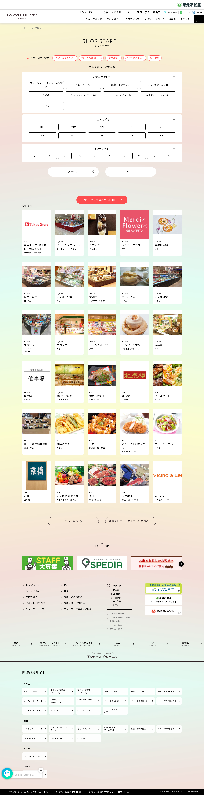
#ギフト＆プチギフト (64, 57)
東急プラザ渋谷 (30, 691)
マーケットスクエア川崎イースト (112, 710)
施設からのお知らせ (74, 597)
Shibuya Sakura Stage (84, 700)
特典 (66, 585)
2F (131, 126)
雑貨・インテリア (120, 84)
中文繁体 (117, 597)
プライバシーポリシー (120, 617)
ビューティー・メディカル (83, 95)
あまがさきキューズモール (59, 728)
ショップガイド (94, 19)
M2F (102, 126)
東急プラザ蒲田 (110, 691)
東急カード (115, 629)
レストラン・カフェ (157, 84)
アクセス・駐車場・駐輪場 (78, 609)
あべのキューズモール (33, 728)
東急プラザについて (89, 12)
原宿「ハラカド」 (83, 644)
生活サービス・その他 (157, 95)
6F (102, 135)
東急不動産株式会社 (68, 792)
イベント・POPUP (154, 19)
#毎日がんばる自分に (91, 57)
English (116, 593)
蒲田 (139, 12)
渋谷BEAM (55, 710)
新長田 (156, 12)
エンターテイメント (120, 95)
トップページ (33, 585)
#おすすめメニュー (134, 57)
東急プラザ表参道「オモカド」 (58, 691)
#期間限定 (155, 57)
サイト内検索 (172, 12)
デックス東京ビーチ (166, 691)
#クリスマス (113, 57)
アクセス (185, 19)
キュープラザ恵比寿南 (167, 701)
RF (161, 135)
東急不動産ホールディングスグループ (27, 792)
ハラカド (129, 12)
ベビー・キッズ (83, 84)
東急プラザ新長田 (138, 728)
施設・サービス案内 (74, 603)
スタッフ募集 (116, 625)
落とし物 (187, 12)
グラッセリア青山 (84, 710)
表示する (73, 172)
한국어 (116, 605)
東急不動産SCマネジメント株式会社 (109, 792)
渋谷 (106, 12)
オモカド (116, 12)
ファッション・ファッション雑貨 (46, 85)
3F (161, 126)
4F (42, 135)
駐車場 (172, 19)
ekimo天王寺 (29, 738)
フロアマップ (132, 19)
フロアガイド (33, 597)
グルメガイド (114, 19)
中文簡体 (117, 601)
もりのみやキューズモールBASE (112, 728)
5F (72, 135)
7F (131, 135)
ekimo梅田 (82, 738)
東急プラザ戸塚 (137, 691)
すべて (46, 105)
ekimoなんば (56, 738)
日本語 (116, 590)
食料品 (46, 95)
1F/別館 (72, 126)
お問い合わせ (116, 621)
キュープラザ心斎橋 (166, 728)
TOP (24, 27)
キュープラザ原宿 (111, 701)
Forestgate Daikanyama (57, 700)
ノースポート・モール (33, 701)
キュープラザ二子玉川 (33, 710)
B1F (42, 126)
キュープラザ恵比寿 (139, 701)
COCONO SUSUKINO (33, 756)
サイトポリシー (117, 613)
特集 (66, 591)
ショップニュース (35, 609)
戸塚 (147, 12)
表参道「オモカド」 (50, 644)
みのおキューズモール (86, 728)
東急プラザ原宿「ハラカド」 (83, 691)
